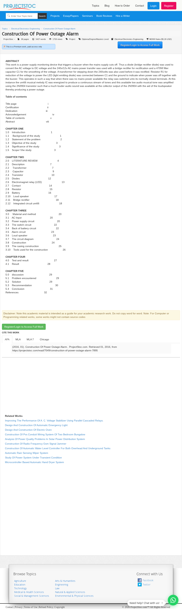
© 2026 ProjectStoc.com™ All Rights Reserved (146, 607)
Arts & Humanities (65, 580)
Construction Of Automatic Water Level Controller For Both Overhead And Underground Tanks (57, 448)
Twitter (146, 584)
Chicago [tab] (44, 339)
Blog (107, 5)
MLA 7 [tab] (30, 339)
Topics (95, 5)
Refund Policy (46, 607)
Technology (20, 588)
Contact (139, 5)
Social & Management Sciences (31, 595)
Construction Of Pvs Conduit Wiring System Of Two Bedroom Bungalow (45, 434)
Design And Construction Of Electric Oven (28, 429)
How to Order (122, 5)
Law (57, 588)
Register (168, 5)
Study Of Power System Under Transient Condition (33, 457)
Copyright (60, 607)
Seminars (87, 15)
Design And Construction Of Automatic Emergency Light (36, 425)
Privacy (18, 607)
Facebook (148, 580)
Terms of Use (30, 607)
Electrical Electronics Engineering (25, 29)
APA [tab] (7, 339)
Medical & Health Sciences (29, 592)
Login (153, 5)
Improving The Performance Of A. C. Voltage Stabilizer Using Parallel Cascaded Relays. (54, 420)
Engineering (61, 584)
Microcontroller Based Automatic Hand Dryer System (34, 462)
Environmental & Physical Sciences (74, 595)
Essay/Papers (71, 15)
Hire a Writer (123, 15)
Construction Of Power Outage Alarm (59, 29)
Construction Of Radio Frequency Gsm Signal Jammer (35, 443)
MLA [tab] (18, 339)
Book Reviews (104, 15)
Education (19, 584)
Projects (55, 15)
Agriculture (20, 580)
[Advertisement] (49, 384)
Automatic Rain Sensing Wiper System (26, 453)
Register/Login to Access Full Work (140, 45)
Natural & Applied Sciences (70, 592)
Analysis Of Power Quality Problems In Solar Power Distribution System (45, 439)
